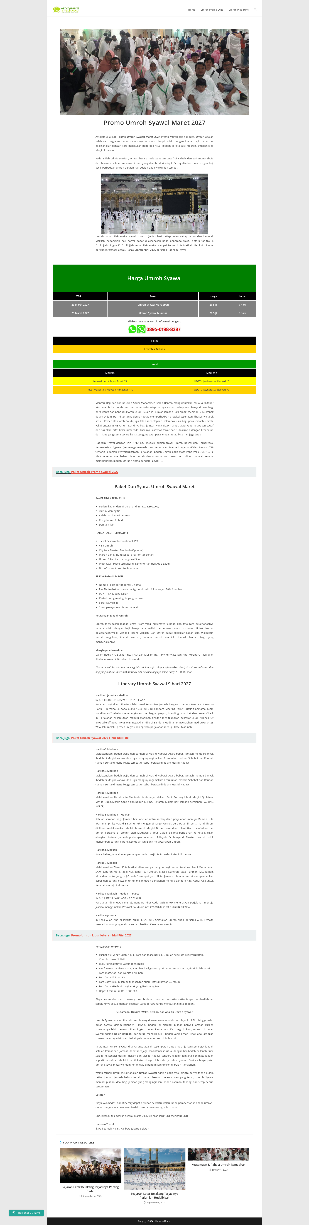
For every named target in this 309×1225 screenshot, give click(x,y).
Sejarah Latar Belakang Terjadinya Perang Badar (90, 1189)
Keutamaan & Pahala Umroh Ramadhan (219, 1165)
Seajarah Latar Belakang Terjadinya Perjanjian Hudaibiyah (154, 1196)
